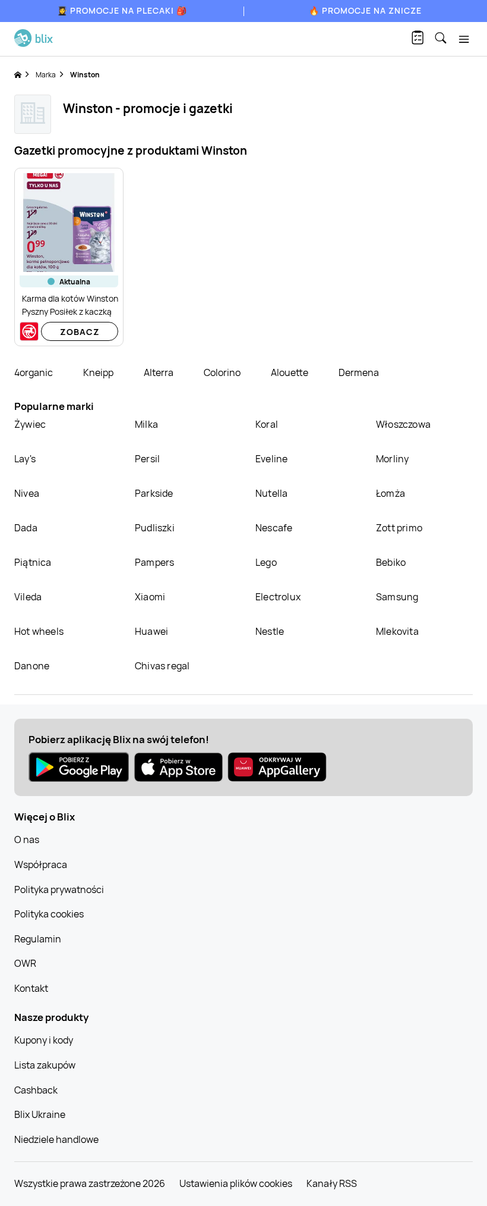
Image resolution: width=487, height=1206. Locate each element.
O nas (26, 839)
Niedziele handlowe (56, 1139)
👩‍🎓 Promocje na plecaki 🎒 (122, 10)
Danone (31, 665)
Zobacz (80, 331)
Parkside (154, 493)
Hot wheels (39, 631)
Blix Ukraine (39, 1114)
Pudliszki (155, 527)
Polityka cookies (49, 913)
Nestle (269, 631)
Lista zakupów (44, 1065)
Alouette (290, 372)
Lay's (25, 458)
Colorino (223, 372)
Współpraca (40, 864)
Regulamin (37, 938)
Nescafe (273, 527)
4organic (34, 372)
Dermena (359, 372)
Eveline (271, 458)
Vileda (28, 596)
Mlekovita (397, 631)
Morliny (392, 458)
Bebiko (391, 562)
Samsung (397, 596)
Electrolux (278, 596)
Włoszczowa (403, 424)
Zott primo (399, 527)
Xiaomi (150, 596)
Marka (46, 75)
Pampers (154, 562)
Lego (266, 562)
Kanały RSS (331, 1183)
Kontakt (31, 988)
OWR (25, 963)
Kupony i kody (43, 1040)
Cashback (36, 1090)
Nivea (26, 493)
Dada (25, 527)
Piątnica (33, 562)
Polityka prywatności (59, 889)
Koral (266, 424)
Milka (146, 424)
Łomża (390, 493)
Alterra (159, 372)
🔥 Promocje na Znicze (365, 10)
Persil (147, 458)
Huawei (151, 631)
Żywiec (30, 424)
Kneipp (99, 372)
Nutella (271, 493)
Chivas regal (162, 665)
